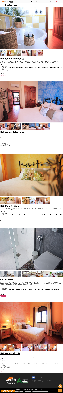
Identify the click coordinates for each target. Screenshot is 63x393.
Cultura (33, 1)
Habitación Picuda (10, 353)
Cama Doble (31, 67)
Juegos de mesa (47, 67)
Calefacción (26, 67)
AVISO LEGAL (21, 391)
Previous (1, 102)
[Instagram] (45, 389)
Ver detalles (2, 73)
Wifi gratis (10, 290)
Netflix (58, 289)
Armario (17, 67)
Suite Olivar (6, 279)
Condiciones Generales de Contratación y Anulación (40, 391)
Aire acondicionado (12, 67)
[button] (7, 391)
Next (61, 102)
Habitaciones (25, 1)
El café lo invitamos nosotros (39, 67)
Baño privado (21, 67)
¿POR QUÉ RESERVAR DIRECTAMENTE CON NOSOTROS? (7, 391)
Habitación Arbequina (12, 132)
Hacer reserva (3, 75)
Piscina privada (53, 67)
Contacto (46, 1)
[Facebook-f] (41, 389)
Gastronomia (39, 1)
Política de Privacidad (28, 391)
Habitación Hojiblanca (12, 58)
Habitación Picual (9, 206)
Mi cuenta (52, 1)
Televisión (58, 67)
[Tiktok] (43, 389)
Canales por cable (37, 289)
